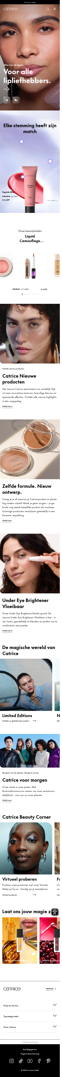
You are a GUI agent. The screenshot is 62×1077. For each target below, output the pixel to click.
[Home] (10, 9)
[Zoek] (47, 8)
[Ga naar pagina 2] (24, 294)
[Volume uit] (16, 100)
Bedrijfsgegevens (30, 1049)
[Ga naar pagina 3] (27, 294)
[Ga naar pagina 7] (37, 294)
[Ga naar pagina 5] (32, 294)
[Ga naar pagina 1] (22, 294)
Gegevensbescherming (30, 1053)
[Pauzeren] (6, 100)
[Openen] (54, 9)
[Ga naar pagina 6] (35, 294)
